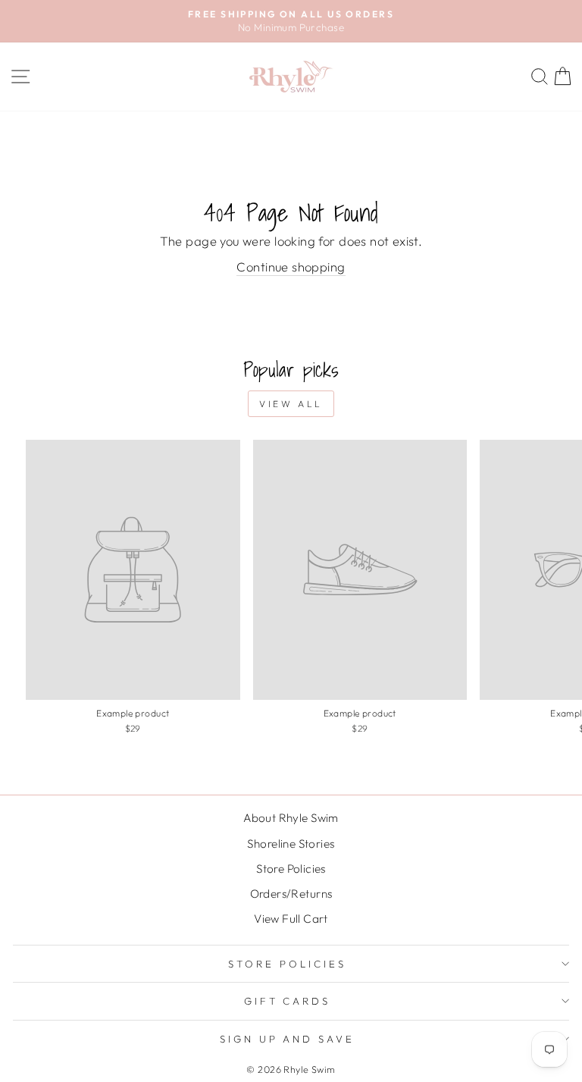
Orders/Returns (291, 893)
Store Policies (291, 868)
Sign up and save (287, 1039)
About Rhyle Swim (291, 818)
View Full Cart (291, 918)
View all (291, 403)
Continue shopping (290, 266)
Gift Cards (287, 1001)
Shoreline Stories (290, 843)
